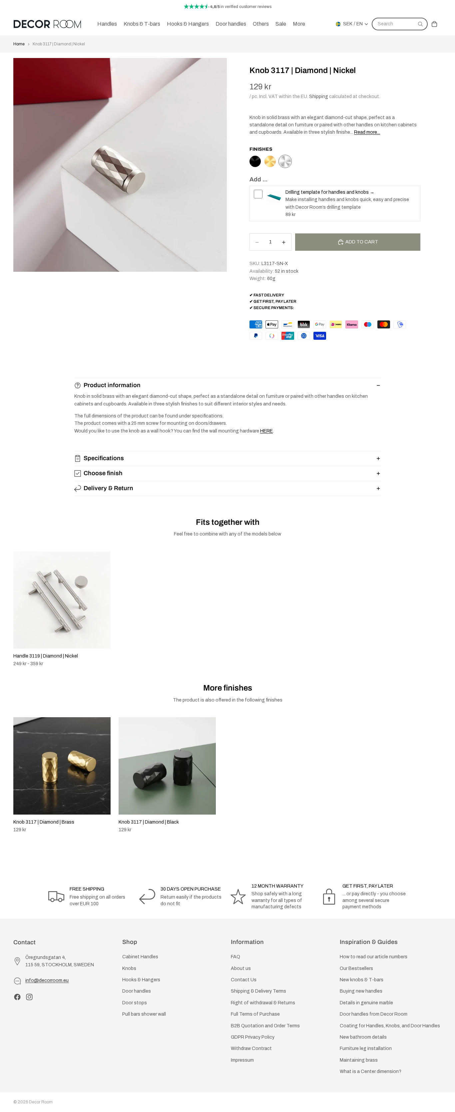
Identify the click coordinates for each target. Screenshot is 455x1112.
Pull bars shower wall (144, 1014)
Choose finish (103, 473)
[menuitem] (298, 24)
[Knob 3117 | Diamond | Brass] (270, 161)
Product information (112, 385)
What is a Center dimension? (370, 1071)
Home (19, 44)
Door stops (134, 1002)
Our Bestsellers (356, 968)
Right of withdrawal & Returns (263, 1002)
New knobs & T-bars (361, 979)
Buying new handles (361, 991)
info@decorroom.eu (47, 980)
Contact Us (243, 979)
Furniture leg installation (366, 1048)
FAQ (235, 957)
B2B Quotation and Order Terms (265, 1025)
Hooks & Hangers (141, 979)
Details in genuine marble (366, 1002)
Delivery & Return (108, 488)
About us (241, 968)
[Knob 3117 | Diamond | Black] (255, 161)
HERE (266, 430)
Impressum (242, 1060)
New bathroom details (363, 1037)
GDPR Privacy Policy (252, 1037)
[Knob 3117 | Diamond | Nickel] (285, 161)
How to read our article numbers (373, 957)
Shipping (318, 96)
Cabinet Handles (140, 957)
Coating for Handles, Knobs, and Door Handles (390, 1025)
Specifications (104, 458)
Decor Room (41, 1102)
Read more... (367, 132)
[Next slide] (434, 775)
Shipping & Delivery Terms (258, 991)
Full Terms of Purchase (255, 1014)
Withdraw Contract (251, 1048)
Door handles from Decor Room (373, 1014)
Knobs (129, 968)
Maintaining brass (359, 1060)
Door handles (136, 991)
